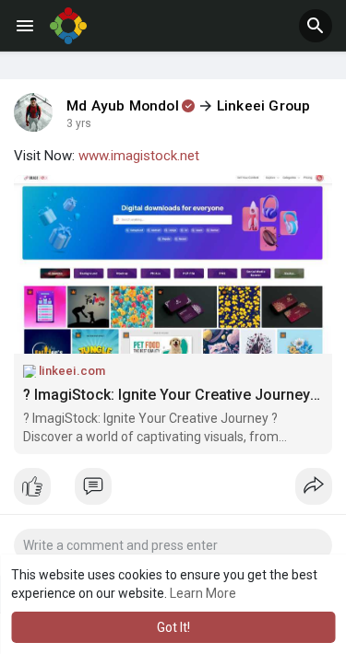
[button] (315, 25)
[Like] (173, 491)
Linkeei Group (264, 106)
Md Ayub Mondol (122, 106)
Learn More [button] (203, 593)
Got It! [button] (173, 627)
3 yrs (78, 123)
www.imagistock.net (138, 155)
